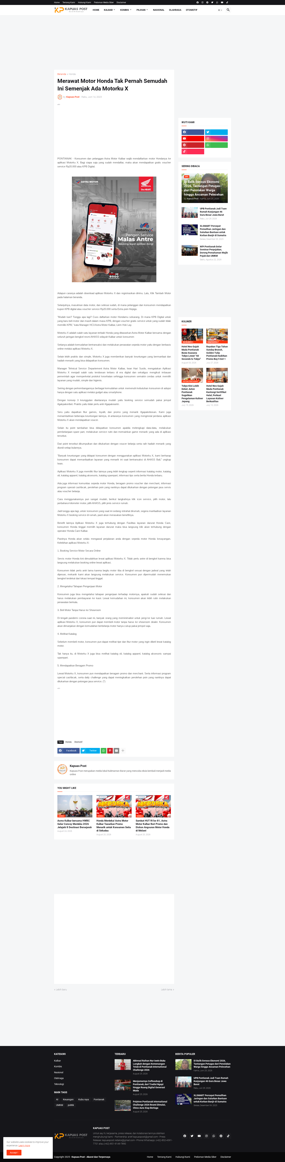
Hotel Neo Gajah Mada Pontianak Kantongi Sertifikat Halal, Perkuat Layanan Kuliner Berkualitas (216, 394)
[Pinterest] (110, 751)
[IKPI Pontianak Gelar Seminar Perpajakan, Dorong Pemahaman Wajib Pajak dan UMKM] (190, 250)
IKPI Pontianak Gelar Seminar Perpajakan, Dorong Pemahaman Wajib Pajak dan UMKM (214, 251)
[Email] (116, 751)
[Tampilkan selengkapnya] (123, 751)
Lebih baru (61, 989)
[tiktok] (227, 2)
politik (71, 1105)
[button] (220, 10)
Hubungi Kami (84, 2)
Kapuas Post (78, 766)
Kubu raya (83, 1099)
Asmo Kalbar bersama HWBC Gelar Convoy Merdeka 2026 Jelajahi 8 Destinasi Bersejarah (74, 824)
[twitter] (212, 2)
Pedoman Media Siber (104, 2)
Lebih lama (166, 989)
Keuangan (68, 1099)
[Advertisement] (142, 42)
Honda (72, 74)
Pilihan (141, 10)
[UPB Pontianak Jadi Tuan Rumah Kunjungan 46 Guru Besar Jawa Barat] (190, 212)
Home (57, 2)
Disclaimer (121, 2)
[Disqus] (114, 940)
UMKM (59, 1105)
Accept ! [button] (14, 1152)
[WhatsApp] (103, 751)
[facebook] (198, 2)
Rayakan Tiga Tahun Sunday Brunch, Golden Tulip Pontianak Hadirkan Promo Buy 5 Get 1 (217, 352)
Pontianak (99, 1099)
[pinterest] (207, 2)
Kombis (124, 10)
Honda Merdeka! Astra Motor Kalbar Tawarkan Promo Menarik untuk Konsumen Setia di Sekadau (113, 825)
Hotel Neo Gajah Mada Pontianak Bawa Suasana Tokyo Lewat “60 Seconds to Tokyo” (191, 352)
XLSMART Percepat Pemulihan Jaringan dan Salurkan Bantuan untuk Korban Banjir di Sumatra (213, 231)
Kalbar (108, 10)
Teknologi (59, 1084)
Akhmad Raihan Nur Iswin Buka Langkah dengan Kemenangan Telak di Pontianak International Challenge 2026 (150, 1065)
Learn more (24, 1145)
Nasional (158, 10)
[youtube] (222, 2)
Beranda (61, 74)
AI (57, 1099)
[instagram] (202, 2)
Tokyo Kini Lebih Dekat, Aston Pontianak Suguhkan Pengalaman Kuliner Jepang (192, 394)
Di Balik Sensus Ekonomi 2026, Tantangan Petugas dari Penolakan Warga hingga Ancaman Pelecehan (212, 1063)
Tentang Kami (69, 2)
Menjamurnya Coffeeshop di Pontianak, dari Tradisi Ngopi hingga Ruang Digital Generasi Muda (149, 1086)
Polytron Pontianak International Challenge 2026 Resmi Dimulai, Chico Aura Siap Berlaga (150, 1104)
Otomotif (191, 10)
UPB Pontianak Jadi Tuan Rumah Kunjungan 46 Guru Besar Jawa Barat (213, 211)
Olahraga (175, 10)
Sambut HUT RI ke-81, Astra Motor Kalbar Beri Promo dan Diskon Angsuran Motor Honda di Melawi (152, 825)
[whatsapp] (217, 2)
